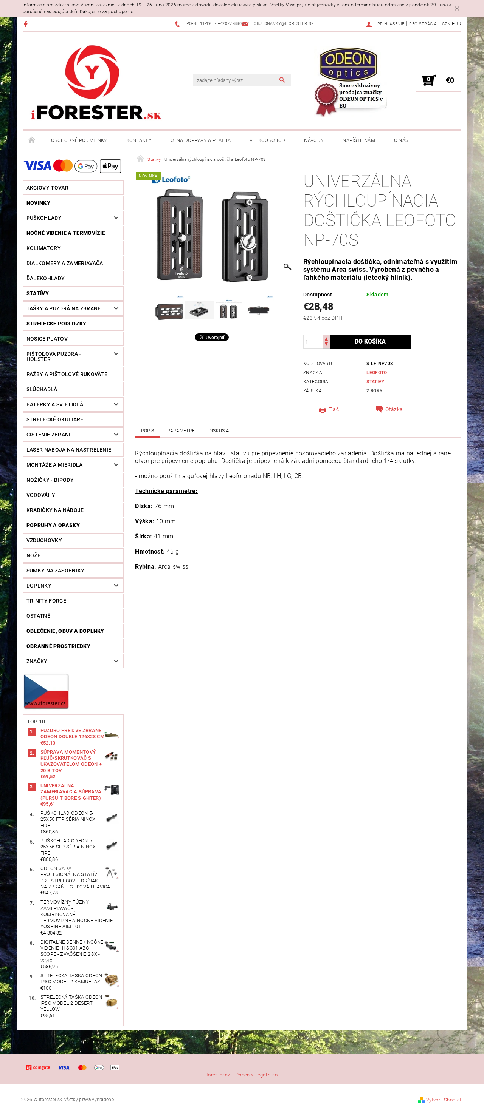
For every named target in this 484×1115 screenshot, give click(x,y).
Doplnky (38, 586)
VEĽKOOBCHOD (267, 140)
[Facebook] (27, 24)
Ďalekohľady (45, 278)
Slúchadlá (41, 389)
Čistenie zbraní (48, 435)
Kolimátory (43, 248)
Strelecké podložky (56, 324)
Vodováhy (41, 495)
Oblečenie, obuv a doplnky (65, 631)
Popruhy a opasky (53, 525)
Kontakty (139, 140)
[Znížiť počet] (326, 345)
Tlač (334, 409)
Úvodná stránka (32, 140)
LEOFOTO (376, 372)
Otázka (394, 409)
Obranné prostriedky (58, 646)
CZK (446, 24)
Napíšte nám (359, 140)
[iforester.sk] (96, 84)
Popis (147, 430)
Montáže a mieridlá (54, 465)
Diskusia (219, 430)
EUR (456, 23)
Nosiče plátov (47, 339)
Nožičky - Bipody (50, 480)
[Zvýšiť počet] (326, 338)
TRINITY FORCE (46, 601)
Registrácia (423, 24)
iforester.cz (217, 1075)
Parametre (181, 430)
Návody (314, 140)
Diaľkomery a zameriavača (64, 263)
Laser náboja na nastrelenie (69, 450)
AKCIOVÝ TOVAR (47, 188)
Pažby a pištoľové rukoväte (66, 374)
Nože (33, 555)
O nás (401, 140)
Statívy (37, 293)
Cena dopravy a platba (201, 140)
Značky (37, 661)
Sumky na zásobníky (55, 571)
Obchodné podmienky (79, 140)
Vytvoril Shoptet (443, 1100)
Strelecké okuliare (55, 419)
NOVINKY (38, 203)
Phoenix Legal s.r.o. (257, 1075)
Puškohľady (44, 218)
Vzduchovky (44, 540)
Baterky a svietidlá (54, 404)
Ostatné (38, 616)
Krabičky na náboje (55, 510)
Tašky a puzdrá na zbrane (63, 308)
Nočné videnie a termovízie (65, 233)
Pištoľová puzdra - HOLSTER (53, 356)
